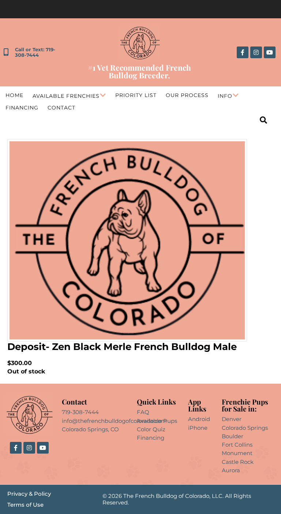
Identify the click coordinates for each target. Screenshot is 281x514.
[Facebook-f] (242, 52)
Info (225, 96)
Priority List (136, 95)
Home (14, 95)
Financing (21, 107)
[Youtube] (270, 52)
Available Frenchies (66, 96)
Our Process (187, 95)
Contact (61, 107)
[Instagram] (256, 52)
